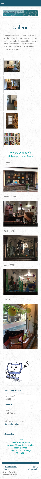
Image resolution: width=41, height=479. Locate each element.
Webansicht (33, 469)
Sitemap (6, 469)
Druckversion (11, 466)
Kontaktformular (11, 424)
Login (35, 466)
